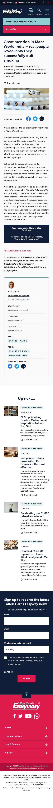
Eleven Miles (39, 768)
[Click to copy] (23, 367)
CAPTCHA (8, 672)
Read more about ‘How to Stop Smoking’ (27, 229)
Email (6, 629)
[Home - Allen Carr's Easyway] (12, 13)
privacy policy (14, 664)
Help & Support (26, 744)
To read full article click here (17, 251)
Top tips (26, 753)
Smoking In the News (19, 351)
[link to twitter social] (20, 716)
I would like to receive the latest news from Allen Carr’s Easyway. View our (26, 660)
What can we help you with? (17, 643)
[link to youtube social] (28, 716)
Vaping (23, 341)
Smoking (13, 341)
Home (26, 728)
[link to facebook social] (14, 716)
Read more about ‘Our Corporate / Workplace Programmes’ (26, 238)
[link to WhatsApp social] (37, 716)
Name (6, 614)
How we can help (26, 736)
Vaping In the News (18, 355)
